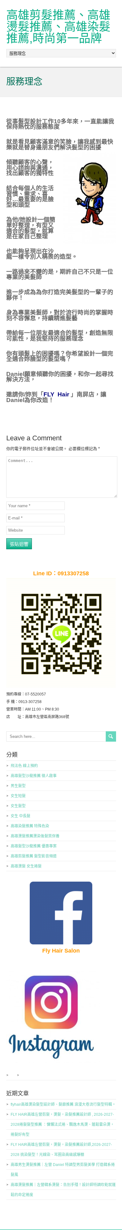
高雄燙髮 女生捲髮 (26, 866)
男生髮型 (18, 786)
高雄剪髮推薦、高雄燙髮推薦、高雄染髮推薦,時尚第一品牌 (58, 27)
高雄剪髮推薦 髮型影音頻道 (34, 856)
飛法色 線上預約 (24, 766)
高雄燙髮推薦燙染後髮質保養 (35, 836)
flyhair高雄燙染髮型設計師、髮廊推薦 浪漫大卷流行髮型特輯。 (63, 1104)
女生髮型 (18, 806)
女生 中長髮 (20, 816)
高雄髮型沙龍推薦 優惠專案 (34, 846)
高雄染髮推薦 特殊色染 (30, 826)
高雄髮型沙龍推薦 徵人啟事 (34, 776)
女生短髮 (18, 796)
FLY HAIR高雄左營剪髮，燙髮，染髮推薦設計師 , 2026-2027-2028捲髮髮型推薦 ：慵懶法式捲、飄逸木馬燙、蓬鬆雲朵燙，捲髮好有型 (62, 1124)
